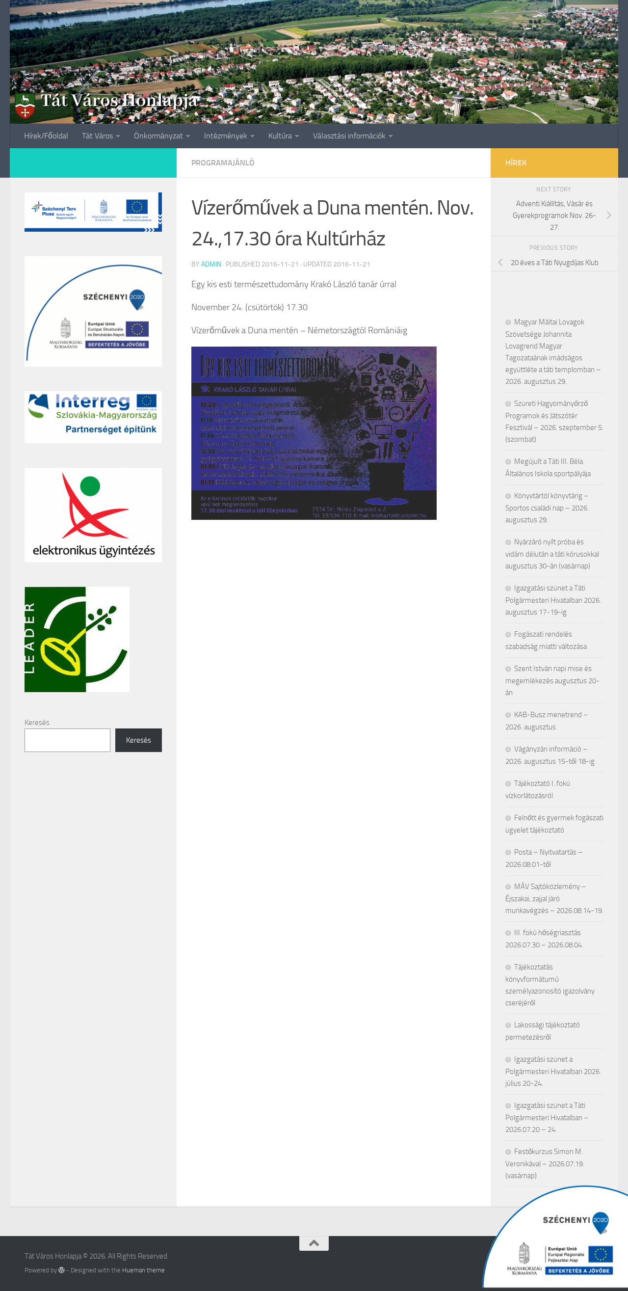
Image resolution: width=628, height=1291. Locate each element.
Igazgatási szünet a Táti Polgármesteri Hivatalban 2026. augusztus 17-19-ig (553, 600)
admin (211, 264)
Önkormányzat (158, 135)
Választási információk (349, 135)
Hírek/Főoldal (46, 135)
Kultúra (280, 135)
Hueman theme (143, 1270)
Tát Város (97, 135)
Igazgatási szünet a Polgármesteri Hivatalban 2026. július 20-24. (553, 1071)
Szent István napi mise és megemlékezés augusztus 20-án (552, 680)
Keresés (37, 722)
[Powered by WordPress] (61, 1270)
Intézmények (225, 135)
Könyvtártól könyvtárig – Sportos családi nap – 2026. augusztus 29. (547, 507)
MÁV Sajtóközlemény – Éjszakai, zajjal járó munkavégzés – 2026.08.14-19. (554, 898)
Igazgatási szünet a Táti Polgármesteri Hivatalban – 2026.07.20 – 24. (547, 1117)
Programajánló (223, 162)
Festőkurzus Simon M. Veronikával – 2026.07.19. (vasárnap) (544, 1163)
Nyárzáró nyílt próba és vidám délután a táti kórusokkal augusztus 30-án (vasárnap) (552, 554)
